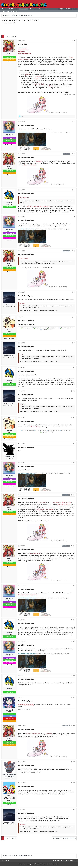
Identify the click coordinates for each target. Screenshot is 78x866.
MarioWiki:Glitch (39, 84)
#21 (74, 697)
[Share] (72, 41)
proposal (39, 161)
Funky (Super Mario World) (44, 510)
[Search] (75, 9)
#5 (74, 216)
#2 (74, 121)
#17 (74, 585)
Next (13, 36)
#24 (74, 783)
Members (42, 9)
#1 (74, 40)
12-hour (7, 860)
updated (27, 75)
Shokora (9, 62)
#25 (74, 809)
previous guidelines (64, 504)
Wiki (3, 9)
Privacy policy (65, 860)
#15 (74, 495)
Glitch (51, 86)
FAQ (8, 11)
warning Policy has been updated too (39, 206)
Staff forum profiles (24, 53)
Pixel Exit (57, 864)
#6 (74, 251)
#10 (74, 367)
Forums (23, 9)
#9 (74, 343)
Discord (32, 9)
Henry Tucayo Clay (9, 338)
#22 (74, 726)
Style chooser (2, 861)
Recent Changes (36, 427)
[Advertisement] (39, 29)
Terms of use (56, 860)
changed (35, 78)
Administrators (23, 50)
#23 (74, 762)
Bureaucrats (22, 48)
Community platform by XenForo (34, 864)
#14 (74, 462)
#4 (74, 190)
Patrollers (21, 52)
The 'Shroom (13, 9)
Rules (3, 11)
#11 (74, 391)
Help (71, 860)
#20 (74, 675)
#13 (74, 443)
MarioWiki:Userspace (33, 733)
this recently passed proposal (27, 595)
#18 (74, 620)
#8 (74, 317)
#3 (74, 154)
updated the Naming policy (62, 502)
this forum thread (30, 165)
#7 (74, 292)
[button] (46, 9)
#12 (74, 417)
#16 (74, 546)
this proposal (41, 502)
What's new (14, 11)
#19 (74, 641)
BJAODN (38, 76)
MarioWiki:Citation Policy (26, 705)
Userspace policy (34, 553)
